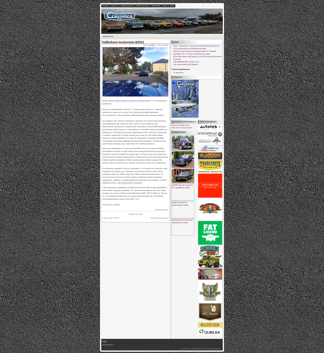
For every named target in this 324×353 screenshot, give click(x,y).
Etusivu (105, 6)
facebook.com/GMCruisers (180, 125)
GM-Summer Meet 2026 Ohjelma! (185, 64)
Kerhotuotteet (142, 6)
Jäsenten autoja (127, 6)
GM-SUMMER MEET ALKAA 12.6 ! (186, 62)
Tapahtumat (155, 6)
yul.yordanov (217, 348)
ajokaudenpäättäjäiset (108, 345)
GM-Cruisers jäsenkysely (159, 218)
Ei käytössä (164, 210)
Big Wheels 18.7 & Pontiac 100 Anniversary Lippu (191, 54)
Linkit (172, 6)
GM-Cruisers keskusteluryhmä (181, 128)
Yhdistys (114, 6)
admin (145, 45)
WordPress (201, 348)
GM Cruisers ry (186, 348)
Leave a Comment (163, 45)
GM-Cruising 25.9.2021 (111, 218)
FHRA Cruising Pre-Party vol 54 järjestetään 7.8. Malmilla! (194, 51)
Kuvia (165, 6)
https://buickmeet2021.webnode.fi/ (130, 182)
